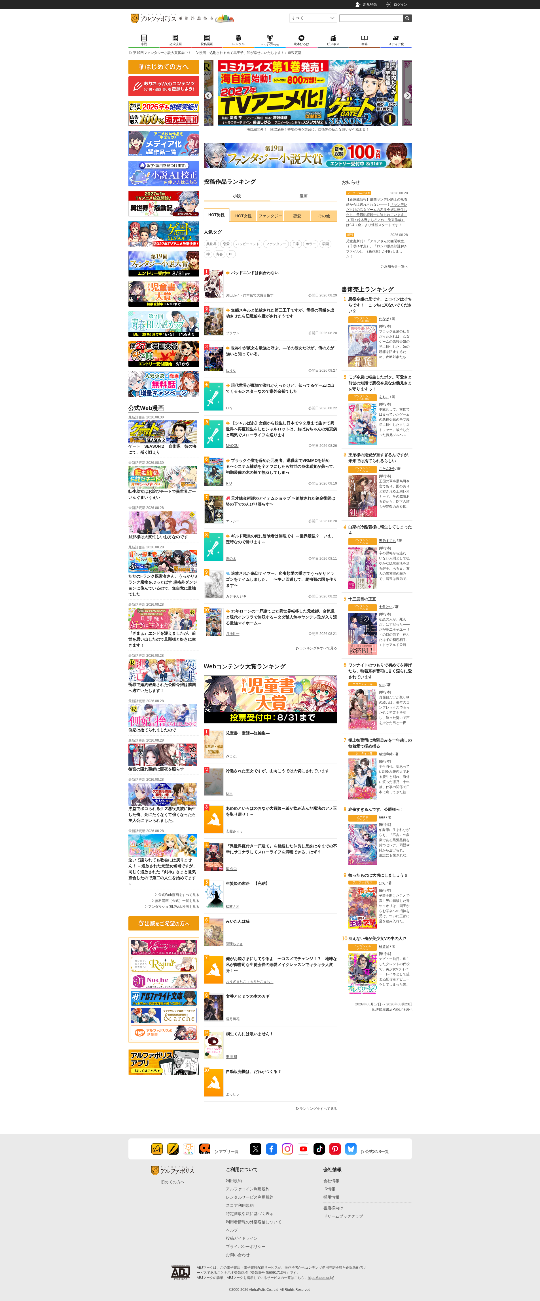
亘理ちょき (234, 944)
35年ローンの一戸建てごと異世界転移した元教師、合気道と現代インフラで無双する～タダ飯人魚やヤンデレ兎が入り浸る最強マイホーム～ (281, 617)
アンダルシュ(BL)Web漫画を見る (173, 907)
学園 (325, 244)
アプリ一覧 (229, 1151)
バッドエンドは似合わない (255, 272)
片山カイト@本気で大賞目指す (250, 295)
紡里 (229, 793)
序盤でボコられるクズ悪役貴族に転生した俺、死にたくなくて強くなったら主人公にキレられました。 (162, 814)
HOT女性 (243, 216)
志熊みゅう (234, 831)
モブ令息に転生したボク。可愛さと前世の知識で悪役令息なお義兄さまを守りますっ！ (380, 383)
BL (231, 254)
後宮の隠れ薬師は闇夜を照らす (156, 769)
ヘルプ (232, 1230)
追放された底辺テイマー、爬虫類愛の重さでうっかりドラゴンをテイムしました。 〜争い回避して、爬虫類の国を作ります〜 (281, 579)
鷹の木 (231, 559)
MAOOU (232, 446)
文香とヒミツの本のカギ (248, 996)
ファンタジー (270, 216)
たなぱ (384, 319)
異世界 (211, 244)
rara (382, 817)
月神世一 (233, 634)
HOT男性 (216, 214)
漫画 (304, 195)
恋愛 (297, 216)
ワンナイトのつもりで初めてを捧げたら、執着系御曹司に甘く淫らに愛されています (380, 671)
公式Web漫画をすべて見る (178, 895)
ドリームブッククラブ (343, 1216)
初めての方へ (173, 1182)
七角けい (386, 607)
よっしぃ (233, 1094)
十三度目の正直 (362, 599)
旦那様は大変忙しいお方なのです (158, 536)
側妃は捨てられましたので (152, 730)
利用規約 (234, 1180)
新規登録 (370, 5)
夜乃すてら (387, 541)
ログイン (400, 5)
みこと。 (233, 756)
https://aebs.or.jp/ (321, 1278)
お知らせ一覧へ (396, 266)
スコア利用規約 (240, 1205)
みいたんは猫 (238, 921)
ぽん (382, 883)
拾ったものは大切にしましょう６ (378, 875)
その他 (324, 216)
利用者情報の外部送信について (253, 1222)
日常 (296, 244)
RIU (229, 483)
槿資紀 (384, 946)
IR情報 (329, 1189)
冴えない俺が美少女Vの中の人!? (377, 938)
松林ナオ (233, 906)
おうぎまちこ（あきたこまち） (250, 982)
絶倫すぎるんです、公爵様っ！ (376, 809)
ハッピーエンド (248, 244)
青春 (219, 254)
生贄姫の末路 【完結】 (248, 883)
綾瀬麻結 (386, 754)
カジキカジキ (236, 596)
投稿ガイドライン (242, 1238)
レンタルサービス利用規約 (250, 1197)
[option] (308, 95)
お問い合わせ (238, 1254)
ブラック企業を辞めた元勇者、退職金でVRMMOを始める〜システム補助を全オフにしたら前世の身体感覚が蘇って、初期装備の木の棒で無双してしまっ (281, 466)
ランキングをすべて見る (318, 648)
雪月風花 (233, 1019)
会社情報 (331, 1180)
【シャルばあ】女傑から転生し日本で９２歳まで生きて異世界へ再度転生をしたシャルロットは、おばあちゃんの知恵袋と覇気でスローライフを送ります (281, 429)
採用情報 (331, 1197)
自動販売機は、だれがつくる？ (253, 1071)
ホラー (311, 244)
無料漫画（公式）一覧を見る (177, 901)
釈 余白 (231, 869)
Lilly (229, 408)
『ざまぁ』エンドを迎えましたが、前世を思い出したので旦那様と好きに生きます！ (162, 639)
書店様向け (333, 1208)
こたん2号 (387, 469)
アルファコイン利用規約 (248, 1189)
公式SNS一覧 (377, 1151)
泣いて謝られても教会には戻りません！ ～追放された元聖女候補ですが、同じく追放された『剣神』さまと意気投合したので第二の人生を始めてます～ (162, 872)
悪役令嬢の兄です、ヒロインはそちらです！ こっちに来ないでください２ (380, 305)
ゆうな (231, 370)
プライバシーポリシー (246, 1246)
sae (382, 685)
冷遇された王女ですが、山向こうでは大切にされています (277, 771)
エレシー (233, 521)
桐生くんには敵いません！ (250, 1033)
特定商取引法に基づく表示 (250, 1213)
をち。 (384, 397)
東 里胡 (231, 1057)
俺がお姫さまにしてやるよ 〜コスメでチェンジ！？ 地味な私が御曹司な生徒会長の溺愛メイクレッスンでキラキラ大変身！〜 (281, 964)
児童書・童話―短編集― (248, 733)
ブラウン (233, 333)
